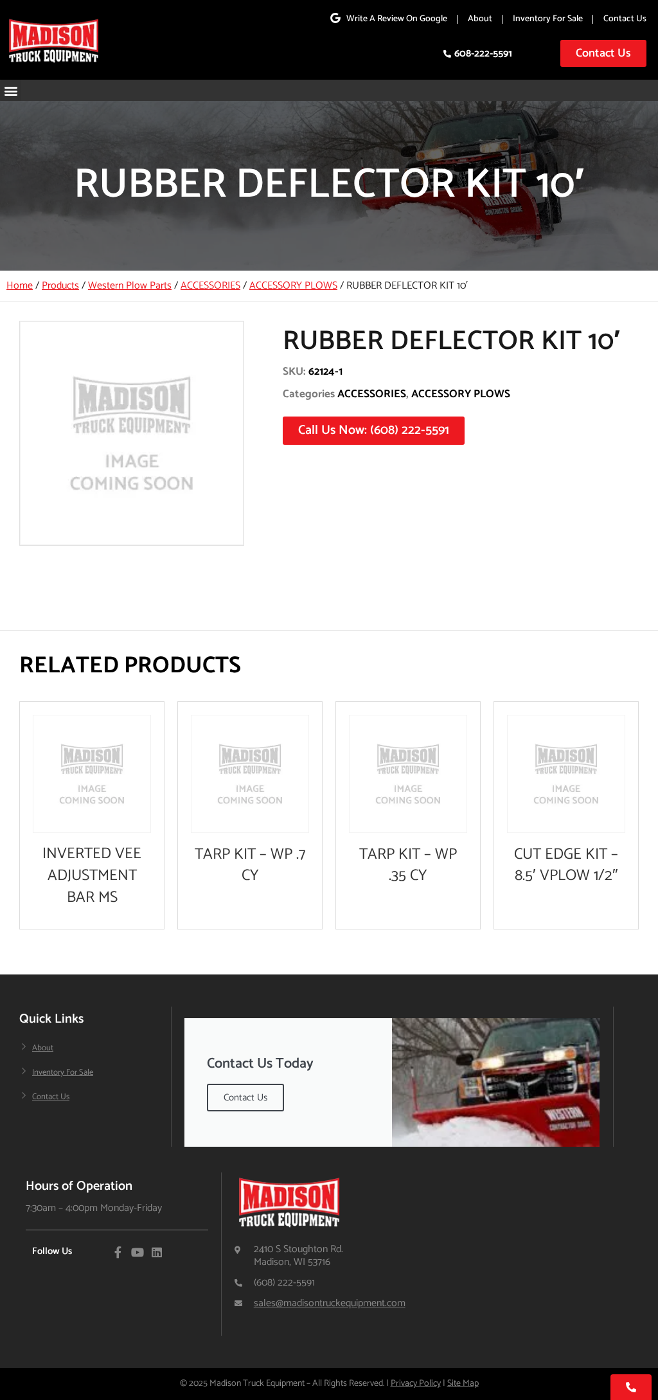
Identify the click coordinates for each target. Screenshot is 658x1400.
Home (19, 285)
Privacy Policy (416, 1383)
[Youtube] (137, 1252)
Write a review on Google (396, 19)
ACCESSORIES (210, 285)
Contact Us (624, 19)
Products (60, 285)
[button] (10, 90)
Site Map (463, 1383)
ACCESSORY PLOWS (293, 285)
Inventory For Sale (548, 19)
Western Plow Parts (130, 285)
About (480, 19)
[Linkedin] (157, 1252)
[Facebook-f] (118, 1252)
